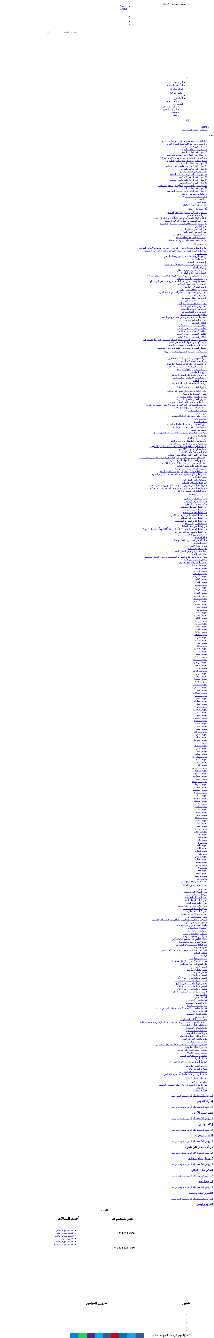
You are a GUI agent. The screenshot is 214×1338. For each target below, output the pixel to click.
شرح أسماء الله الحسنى (195, 892)
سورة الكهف (201, 759)
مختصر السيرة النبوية (197, 1041)
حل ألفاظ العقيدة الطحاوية (194, 509)
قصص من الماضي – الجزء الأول (191, 978)
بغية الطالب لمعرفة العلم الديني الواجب (188, 443)
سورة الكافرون (199, 756)
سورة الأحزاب (200, 570)
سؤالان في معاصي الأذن (195, 559)
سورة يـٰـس (201, 873)
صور (175, 115)
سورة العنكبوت (199, 717)
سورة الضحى (200, 698)
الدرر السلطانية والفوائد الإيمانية (192, 369)
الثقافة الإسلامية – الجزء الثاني (192, 331)
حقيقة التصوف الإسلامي (195, 501)
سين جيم (202, 889)
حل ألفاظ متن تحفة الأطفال (193, 526)
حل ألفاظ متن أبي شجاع (195, 523)
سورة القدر (201, 742)
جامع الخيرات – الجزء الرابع (194, 480)
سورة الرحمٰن (200, 662)
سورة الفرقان (200, 731)
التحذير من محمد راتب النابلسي (192, 303)
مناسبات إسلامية (169, 106)
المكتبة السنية (200, 421)
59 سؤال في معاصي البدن (194, 188)
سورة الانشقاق (200, 598)
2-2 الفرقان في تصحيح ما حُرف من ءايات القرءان (183, 157)
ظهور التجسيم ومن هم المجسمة (191, 925)
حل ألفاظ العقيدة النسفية (195, 512)
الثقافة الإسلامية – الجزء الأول (192, 325)
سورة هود (202, 870)
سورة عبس (201, 842)
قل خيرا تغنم (205, 1181)
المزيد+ (179, 104)
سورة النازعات (200, 803)
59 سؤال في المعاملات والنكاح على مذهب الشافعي (182, 185)
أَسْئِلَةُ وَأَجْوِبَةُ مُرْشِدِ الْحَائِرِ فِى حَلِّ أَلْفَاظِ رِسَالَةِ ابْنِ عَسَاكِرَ (179, 218)
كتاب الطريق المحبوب (196, 1003)
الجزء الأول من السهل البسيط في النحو (188, 342)
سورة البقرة (201, 607)
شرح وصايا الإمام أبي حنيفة (194, 914)
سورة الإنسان (200, 595)
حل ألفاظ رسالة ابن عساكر (194, 518)
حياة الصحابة (201, 537)
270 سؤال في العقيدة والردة (193, 171)
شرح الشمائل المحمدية (196, 897)
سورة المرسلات (199, 781)
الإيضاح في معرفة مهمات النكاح (192, 270)
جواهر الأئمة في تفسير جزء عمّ (192, 491)
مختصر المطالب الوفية (196, 1047)
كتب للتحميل (171, 101)
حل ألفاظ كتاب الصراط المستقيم (191, 521)
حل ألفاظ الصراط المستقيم (193, 507)
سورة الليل (202, 765)
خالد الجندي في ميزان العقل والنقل (190, 540)
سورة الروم (201, 668)
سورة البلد (202, 609)
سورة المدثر (201, 778)
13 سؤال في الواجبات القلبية (193, 146)
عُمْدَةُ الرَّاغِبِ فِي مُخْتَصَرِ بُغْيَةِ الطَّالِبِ (189, 939)
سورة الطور (201, 706)
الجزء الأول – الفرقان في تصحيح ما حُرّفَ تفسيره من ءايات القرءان (175, 339)
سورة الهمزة (201, 828)
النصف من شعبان (198, 430)
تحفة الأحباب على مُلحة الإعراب (192, 466)
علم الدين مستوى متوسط (194, 129)
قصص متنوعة (200, 972)
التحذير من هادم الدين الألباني (193, 306)
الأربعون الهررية (199, 259)
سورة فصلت (201, 851)
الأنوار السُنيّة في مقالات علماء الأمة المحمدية (185, 264)
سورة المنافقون (199, 801)
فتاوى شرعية (176, 93)
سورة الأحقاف (200, 573)
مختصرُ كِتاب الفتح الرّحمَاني (193, 1055)
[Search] (48, 32)
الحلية (204, 355)
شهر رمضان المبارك (197, 917)
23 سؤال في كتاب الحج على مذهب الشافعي (186, 166)
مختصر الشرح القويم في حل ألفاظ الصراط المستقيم (181, 1044)
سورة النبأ (202, 809)
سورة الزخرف (200, 670)
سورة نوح (202, 867)
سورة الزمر (201, 676)
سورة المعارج (200, 792)
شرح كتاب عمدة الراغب (195, 911)
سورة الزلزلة (200, 673)
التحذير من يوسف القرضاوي (193, 309)
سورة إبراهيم (200, 568)
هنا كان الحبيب (200, 1090)
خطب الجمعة (200, 543)
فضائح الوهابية (200, 953)
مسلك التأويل (200, 1058)
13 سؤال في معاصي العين (194, 149)
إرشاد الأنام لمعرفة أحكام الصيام (191, 237)
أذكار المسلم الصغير (197, 215)
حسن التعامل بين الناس (195, 498)
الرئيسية (179, 82)
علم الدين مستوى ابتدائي (195, 933)
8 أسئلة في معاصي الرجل (194, 194)
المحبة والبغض (204, 1204)
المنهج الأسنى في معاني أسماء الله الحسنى (186, 424)
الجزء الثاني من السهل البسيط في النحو (188, 345)
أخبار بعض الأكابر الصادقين (194, 204)
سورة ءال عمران (199, 565)
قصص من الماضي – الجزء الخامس (190, 980)
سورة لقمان (201, 859)
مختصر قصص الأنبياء (197, 1052)
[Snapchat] (183, 1330)
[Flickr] (183, 1327)
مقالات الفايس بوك (198, 1069)
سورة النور (202, 826)
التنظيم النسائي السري (196, 320)
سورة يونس (201, 878)
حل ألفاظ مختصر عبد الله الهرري (191, 532)
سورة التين (202, 629)
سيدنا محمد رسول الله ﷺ (195, 885)
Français (123, 6)
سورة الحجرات (200, 648)
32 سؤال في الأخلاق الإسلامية (193, 177)
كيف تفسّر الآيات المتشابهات (193, 1019)
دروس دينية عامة (198, 545)
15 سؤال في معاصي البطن (194, 152)
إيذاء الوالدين (205, 1124)
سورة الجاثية (201, 631)
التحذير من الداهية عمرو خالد (193, 289)
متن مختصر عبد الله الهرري (194, 1039)
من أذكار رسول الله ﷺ (196, 1078)
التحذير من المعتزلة (197, 295)
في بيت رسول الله (198, 958)
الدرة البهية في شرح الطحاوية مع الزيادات (187, 366)
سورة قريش (201, 856)
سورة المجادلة (200, 776)
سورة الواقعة (200, 831)
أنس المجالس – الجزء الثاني (194, 229)
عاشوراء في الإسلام (197, 928)
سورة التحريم (200, 615)
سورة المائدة (201, 770)
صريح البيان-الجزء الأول (195, 922)
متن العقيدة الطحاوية (197, 1033)
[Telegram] (183, 1319)
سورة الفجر (201, 729)
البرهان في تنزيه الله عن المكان (192, 278)
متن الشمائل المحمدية (196, 1027)
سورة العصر (201, 712)
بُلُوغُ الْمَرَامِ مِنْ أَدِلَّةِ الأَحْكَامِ (194, 452)
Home (204, 127)
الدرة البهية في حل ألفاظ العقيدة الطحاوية (187, 364)
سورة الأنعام (201, 584)
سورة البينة (201, 612)
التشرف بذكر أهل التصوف (194, 311)
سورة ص (202, 837)
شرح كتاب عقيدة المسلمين (194, 908)
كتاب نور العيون (199, 1011)
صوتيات (173, 112)
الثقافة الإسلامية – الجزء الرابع (192, 336)
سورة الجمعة (200, 634)
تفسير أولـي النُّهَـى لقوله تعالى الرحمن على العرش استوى (179, 474)
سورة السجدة (200, 679)
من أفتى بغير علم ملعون (199, 1147)
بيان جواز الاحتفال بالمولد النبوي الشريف (187, 460)
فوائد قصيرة (201, 955)
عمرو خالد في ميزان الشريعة (193, 942)
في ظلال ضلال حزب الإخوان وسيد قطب (187, 961)
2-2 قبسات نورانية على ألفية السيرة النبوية (187, 160)
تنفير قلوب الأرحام (202, 1112)
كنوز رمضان (201, 1016)
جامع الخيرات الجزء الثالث (194, 482)
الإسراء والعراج (200, 267)
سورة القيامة (200, 753)
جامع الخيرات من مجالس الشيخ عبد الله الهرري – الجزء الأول (177, 488)
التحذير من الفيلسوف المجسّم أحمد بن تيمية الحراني (182, 292)
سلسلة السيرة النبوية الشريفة (192, 562)
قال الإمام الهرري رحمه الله (193, 964)
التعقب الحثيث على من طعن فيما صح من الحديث (183, 317)
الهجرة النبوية (200, 435)
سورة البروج (201, 604)
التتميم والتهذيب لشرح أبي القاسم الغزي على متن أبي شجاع (178, 281)
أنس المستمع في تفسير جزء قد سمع (189, 234)
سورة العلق (201, 715)
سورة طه (202, 839)
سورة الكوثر (201, 762)
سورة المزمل (200, 784)
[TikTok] (183, 1322)
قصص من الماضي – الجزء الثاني (191, 989)
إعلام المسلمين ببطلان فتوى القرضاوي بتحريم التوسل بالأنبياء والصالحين (172, 248)
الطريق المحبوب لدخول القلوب (192, 396)
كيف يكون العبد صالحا (200, 1158)
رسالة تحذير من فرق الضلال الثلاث (190, 551)
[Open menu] (175, 99)
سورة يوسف (201, 876)
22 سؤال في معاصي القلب (194, 163)
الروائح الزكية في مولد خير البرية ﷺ (191, 387)
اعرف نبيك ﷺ (176, 89)
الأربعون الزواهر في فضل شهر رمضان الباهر (186, 256)
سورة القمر (201, 751)
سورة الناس (201, 806)
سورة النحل (201, 815)
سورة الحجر (201, 645)
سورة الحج (202, 643)
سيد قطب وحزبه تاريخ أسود (194, 881)
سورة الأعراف (200, 576)
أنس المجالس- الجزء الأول (194, 232)
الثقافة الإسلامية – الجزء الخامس (191, 334)
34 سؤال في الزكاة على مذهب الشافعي (188, 180)
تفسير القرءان (200, 477)
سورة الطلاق (201, 704)
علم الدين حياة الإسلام (196, 930)
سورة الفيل (201, 737)
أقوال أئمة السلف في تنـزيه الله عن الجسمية (185, 221)
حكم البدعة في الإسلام (196, 504)
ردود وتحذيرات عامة (197, 548)
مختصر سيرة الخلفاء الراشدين (192, 1050)
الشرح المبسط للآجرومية (195, 394)
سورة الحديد (201, 651)
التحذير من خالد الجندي (196, 300)
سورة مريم (201, 864)
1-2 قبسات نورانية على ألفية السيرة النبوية (187, 144)
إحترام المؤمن (205, 1101)
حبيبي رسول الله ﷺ (198, 494)
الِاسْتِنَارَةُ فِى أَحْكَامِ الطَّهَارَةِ (194, 273)
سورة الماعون (200, 773)
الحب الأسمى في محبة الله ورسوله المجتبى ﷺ (185, 351)
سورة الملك (201, 795)
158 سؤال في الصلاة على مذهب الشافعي (187, 155)
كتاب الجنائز (201, 997)
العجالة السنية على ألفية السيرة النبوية (188, 402)
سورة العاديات (200, 709)
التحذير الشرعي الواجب (195, 287)
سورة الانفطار (200, 601)
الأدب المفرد (201, 253)
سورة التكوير (201, 623)
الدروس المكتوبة (175, 85)
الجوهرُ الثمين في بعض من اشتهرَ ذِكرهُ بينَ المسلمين (182, 348)
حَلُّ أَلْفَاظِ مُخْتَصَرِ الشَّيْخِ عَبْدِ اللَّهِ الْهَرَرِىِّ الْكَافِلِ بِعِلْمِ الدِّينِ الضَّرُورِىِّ (175, 529)
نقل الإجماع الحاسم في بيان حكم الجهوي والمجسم (183, 1085)
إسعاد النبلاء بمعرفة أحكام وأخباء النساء (188, 240)
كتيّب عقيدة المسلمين (196, 1014)
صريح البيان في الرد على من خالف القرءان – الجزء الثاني (179, 919)
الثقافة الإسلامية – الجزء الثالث (192, 328)
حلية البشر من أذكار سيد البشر (192, 534)
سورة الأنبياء (201, 582)
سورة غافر (202, 845)
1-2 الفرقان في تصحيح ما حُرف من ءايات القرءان (183, 141)
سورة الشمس (200, 687)
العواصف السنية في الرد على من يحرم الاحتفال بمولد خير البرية (176, 405)
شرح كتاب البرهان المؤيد (195, 900)
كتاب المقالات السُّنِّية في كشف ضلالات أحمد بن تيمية (181, 1008)
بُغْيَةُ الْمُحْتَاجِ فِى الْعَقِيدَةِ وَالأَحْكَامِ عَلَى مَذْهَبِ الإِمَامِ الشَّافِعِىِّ (178, 446)
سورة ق (203, 853)
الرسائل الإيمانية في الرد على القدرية (189, 383)
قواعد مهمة (201, 994)
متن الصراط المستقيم (196, 1030)
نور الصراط (201, 1087)
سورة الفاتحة (200, 723)
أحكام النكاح (201, 202)
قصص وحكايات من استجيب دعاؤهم (190, 991)
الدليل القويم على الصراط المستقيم (190, 377)
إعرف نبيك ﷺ (200, 244)
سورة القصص (200, 745)
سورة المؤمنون (199, 767)
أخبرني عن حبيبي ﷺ (198, 208)
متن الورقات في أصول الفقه (193, 1036)
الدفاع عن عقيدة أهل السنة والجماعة (189, 375)
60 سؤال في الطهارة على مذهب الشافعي (187, 191)
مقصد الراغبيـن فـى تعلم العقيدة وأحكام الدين (185, 1074)
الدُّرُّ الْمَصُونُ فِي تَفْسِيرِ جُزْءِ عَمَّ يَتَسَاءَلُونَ (187, 358)
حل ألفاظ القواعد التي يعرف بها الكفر (189, 515)
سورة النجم (201, 812)
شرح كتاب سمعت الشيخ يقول (192, 905)
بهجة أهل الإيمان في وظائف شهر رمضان (187, 455)
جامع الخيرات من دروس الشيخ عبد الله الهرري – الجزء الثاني (178, 485)
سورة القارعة (200, 740)
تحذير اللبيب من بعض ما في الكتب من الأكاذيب (184, 463)
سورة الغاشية (200, 720)
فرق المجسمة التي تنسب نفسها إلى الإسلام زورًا (184, 950)
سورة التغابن (201, 618)
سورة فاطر (201, 848)
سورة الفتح (201, 726)
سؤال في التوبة (199, 554)
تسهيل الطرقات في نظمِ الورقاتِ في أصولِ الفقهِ (183, 471)
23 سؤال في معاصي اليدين (194, 169)
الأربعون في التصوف (197, 262)
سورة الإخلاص (200, 590)
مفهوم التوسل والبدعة (196, 1066)
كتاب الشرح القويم (198, 1000)
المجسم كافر (200, 418)
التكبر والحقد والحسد (201, 1192)
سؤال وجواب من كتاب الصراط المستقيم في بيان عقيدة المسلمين (175, 557)
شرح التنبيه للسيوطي (196, 894)
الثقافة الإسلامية (199, 323)
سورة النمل (201, 823)
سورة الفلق (201, 734)
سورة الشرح (201, 681)
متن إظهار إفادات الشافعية (194, 1025)
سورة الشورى (200, 690)
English (123, 9)
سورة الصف (201, 695)
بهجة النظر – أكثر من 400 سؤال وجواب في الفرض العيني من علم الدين (173, 457)
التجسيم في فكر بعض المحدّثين (192, 284)
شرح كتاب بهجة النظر (196, 903)
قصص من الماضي (198, 975)
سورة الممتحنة (200, 798)
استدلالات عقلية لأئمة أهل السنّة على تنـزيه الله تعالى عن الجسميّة (175, 250)
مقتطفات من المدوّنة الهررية (193, 1071)
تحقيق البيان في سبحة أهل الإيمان (191, 468)
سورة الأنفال (201, 587)
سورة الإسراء (200, 593)
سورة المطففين (199, 790)
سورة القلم (201, 748)
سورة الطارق (200, 701)
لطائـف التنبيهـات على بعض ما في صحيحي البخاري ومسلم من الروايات (173, 1022)
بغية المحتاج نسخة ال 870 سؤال (192, 449)
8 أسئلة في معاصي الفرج (195, 196)
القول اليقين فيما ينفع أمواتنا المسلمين (188, 416)
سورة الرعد (201, 665)
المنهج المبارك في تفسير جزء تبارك (190, 427)
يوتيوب (179, 95)
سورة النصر (201, 820)
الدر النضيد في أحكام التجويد (193, 361)
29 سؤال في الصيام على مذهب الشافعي (187, 174)
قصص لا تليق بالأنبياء (197, 969)
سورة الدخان (201, 656)
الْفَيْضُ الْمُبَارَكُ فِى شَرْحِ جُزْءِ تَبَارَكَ (190, 407)
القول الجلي (201, 413)
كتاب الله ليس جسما (197, 1005)
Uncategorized (200, 199)
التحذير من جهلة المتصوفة (194, 298)
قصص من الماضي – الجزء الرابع (191, 983)
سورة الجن (202, 637)
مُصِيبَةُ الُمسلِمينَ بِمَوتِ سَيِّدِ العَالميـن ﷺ (188, 1062)
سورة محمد (201, 862)
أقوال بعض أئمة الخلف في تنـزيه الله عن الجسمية (183, 223)
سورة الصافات (200, 692)
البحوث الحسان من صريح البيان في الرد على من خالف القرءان (177, 275)
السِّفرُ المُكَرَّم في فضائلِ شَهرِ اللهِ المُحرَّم (187, 391)
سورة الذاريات (200, 659)
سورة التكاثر (201, 620)
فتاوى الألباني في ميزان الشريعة (191, 944)
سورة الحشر (201, 654)
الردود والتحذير (170, 109)
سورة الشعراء (200, 684)
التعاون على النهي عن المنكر (193, 314)
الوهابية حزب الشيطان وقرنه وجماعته (189, 441)
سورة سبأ (202, 834)
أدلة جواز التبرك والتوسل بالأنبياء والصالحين (186, 212)
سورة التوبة (201, 626)
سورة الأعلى (201, 579)
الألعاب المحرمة (204, 1135)
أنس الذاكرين (200, 226)
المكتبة (179, 98)
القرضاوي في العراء (197, 410)
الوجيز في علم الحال (197, 438)
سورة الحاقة (201, 640)
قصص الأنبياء (200, 966)
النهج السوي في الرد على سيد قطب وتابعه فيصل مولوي (180, 432)
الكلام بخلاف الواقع (202, 1169)
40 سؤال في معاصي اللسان (193, 182)
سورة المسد (201, 787)
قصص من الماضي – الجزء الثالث (191, 986)
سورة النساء (201, 817)
